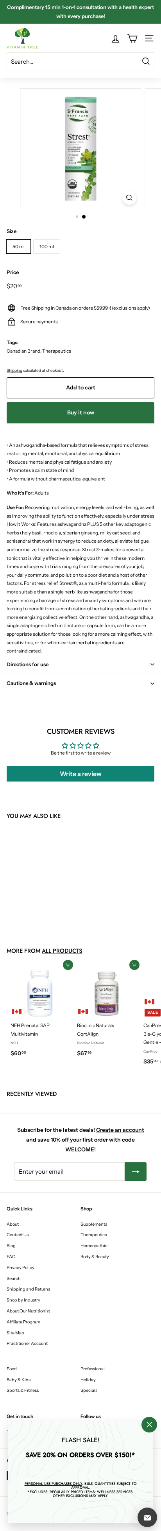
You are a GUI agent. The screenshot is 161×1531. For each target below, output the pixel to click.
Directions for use (27, 664)
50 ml (19, 246)
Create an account (120, 1129)
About (13, 1224)
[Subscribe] (136, 1171)
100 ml (46, 246)
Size (11, 231)
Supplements (93, 1224)
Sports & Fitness (23, 1390)
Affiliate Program (23, 1322)
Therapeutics (93, 1234)
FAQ (11, 1256)
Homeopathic (93, 1245)
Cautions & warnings (31, 683)
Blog (11, 1245)
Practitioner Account (27, 1343)
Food (12, 1368)
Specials (88, 1390)
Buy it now (80, 412)
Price (13, 272)
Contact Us (18, 1234)
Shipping (14, 370)
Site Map (15, 1333)
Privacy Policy (20, 1267)
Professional (92, 1368)
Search (14, 1278)
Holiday (88, 1379)
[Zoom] (129, 197)
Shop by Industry (23, 1300)
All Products (62, 951)
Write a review (81, 774)
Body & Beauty (94, 1256)
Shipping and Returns (28, 1289)
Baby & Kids (18, 1379)
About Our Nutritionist (28, 1311)
